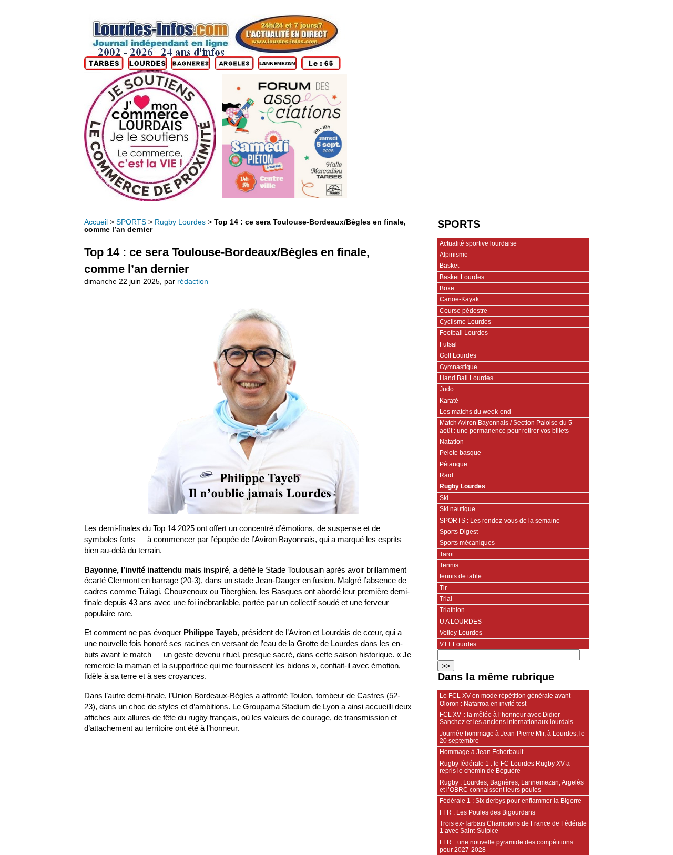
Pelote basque (460, 452)
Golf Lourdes (458, 355)
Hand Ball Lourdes (466, 378)
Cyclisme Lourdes (465, 321)
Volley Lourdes (461, 632)
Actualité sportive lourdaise (478, 243)
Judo (447, 389)
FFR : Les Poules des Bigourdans (487, 812)
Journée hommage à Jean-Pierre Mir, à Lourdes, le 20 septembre (512, 737)
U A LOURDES (461, 621)
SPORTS (131, 222)
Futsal (448, 344)
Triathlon (452, 610)
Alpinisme (454, 254)
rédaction (192, 282)
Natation (452, 441)
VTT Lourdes (458, 644)
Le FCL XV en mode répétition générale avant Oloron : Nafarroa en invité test (505, 699)
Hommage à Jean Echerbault (481, 752)
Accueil (96, 222)
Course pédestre (463, 310)
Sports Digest (459, 531)
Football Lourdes (464, 333)
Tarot (447, 554)
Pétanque (453, 464)
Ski (444, 498)
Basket (449, 265)
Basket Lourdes (462, 277)
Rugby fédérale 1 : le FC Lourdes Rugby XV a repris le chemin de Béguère (505, 767)
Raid (446, 475)
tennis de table (461, 576)
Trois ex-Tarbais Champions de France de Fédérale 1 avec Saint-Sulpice (513, 827)
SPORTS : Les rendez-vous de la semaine (500, 520)
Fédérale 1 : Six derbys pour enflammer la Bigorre (511, 801)
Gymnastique (458, 367)
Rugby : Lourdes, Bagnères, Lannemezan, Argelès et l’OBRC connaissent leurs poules (512, 786)
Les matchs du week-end (475, 411)
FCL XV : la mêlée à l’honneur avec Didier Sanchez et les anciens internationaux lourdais (506, 718)
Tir (443, 588)
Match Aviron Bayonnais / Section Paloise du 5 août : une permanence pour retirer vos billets (506, 426)
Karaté (449, 400)
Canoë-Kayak (459, 299)
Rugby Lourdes (180, 222)
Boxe (447, 288)
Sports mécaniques (467, 542)
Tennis (449, 565)
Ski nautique (457, 509)
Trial (446, 599)
